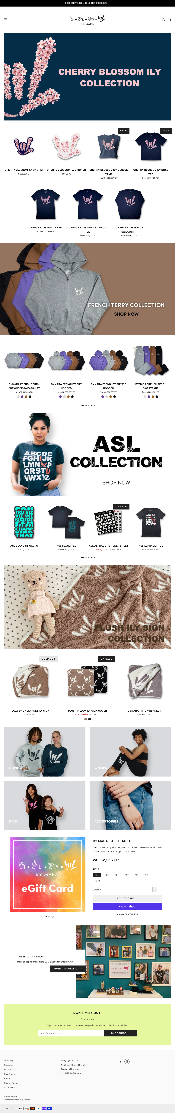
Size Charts (9, 1074)
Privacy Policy (11, 1083)
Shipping (8, 1065)
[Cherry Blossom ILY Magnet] (24, 146)
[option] (87, 76)
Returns (8, 1069)
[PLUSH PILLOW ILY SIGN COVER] (87, 680)
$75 (146, 875)
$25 (117, 875)
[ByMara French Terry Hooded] (66, 360)
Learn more (129, 851)
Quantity (97, 890)
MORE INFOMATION (66, 969)
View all (86, 405)
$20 (107, 875)
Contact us (9, 1087)
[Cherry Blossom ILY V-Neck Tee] (87, 204)
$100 (97, 881)
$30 (127, 875)
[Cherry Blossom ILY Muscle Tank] (109, 146)
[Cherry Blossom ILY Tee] (45, 204)
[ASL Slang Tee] (66, 522)
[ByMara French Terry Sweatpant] (151, 360)
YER (6, 1108)
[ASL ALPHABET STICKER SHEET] (109, 522)
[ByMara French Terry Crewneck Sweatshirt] (24, 360)
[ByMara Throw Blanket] (144, 680)
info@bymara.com (70, 1060)
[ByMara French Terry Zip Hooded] (109, 360)
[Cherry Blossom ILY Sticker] (66, 146)
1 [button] (46, 916)
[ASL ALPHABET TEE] (151, 522)
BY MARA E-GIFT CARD (111, 841)
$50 (136, 875)
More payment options (127, 914)
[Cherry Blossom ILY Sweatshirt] (130, 204)
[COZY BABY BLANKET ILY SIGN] (30, 680)
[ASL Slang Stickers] (24, 522)
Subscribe (119, 1033)
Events (7, 1078)
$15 (97, 875)
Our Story (8, 1060)
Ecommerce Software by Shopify (17, 1100)
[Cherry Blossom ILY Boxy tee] (151, 146)
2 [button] (49, 916)
